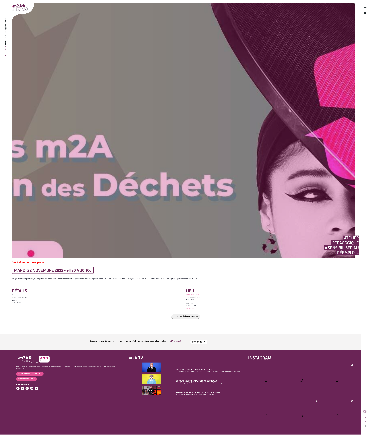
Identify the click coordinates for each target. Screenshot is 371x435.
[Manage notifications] (364, 411)
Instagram (259, 358)
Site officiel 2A (25, 379)
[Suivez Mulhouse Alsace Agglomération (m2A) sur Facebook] (18, 388)
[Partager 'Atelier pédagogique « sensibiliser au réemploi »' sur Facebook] (365, 418)
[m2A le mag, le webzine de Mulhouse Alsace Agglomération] (44, 362)
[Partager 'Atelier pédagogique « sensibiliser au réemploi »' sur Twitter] (365, 421)
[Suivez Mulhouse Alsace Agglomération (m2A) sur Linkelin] (31, 388)
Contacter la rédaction (29, 374)
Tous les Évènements (184, 316)
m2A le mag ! (175, 341)
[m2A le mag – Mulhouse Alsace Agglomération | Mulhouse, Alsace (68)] (26, 7)
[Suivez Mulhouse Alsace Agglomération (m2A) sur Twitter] (22, 388)
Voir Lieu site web (191, 309)
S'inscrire (197, 342)
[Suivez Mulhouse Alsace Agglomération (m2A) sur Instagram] (27, 388)
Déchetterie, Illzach (192, 294)
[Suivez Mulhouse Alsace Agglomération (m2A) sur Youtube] (36, 388)
